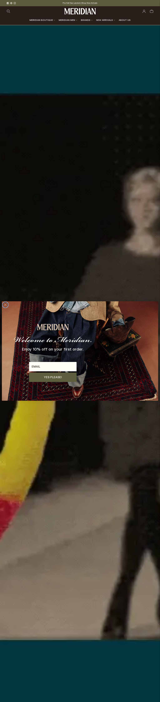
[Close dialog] (5, 305)
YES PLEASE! (53, 377)
